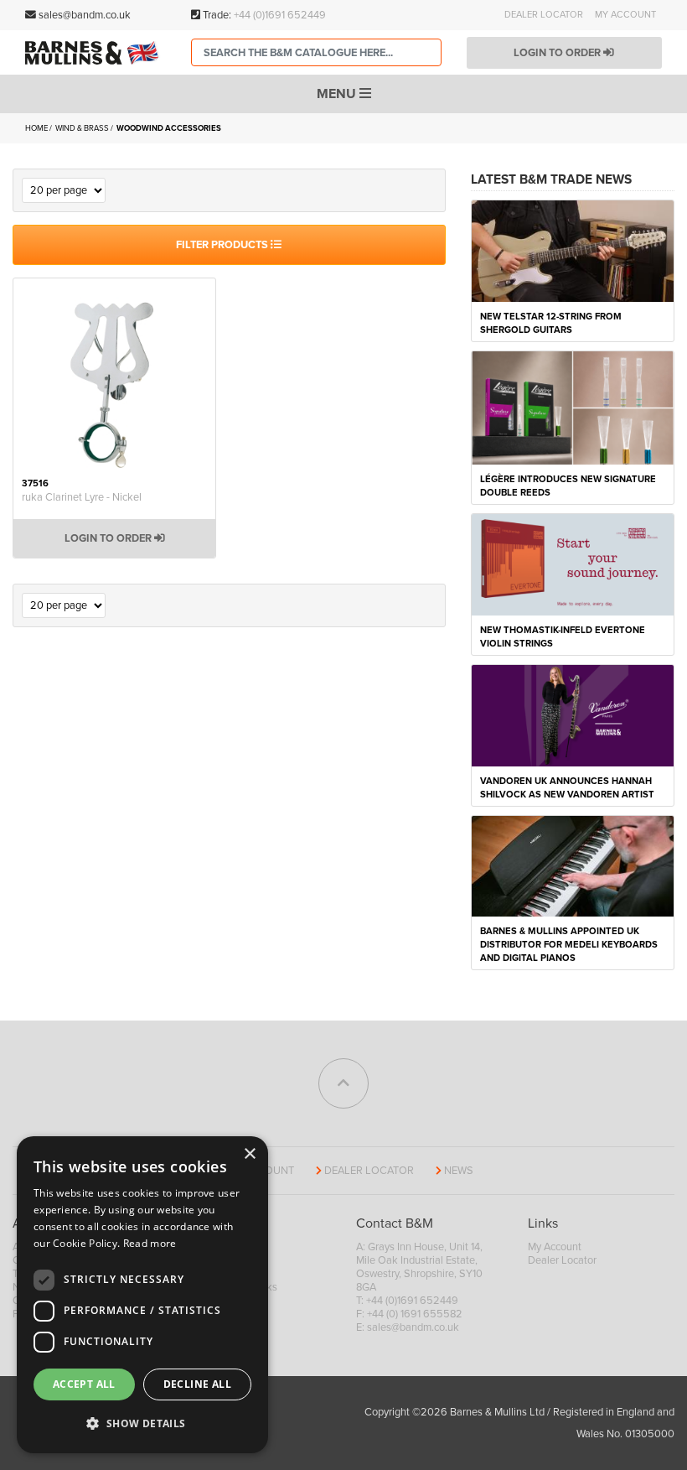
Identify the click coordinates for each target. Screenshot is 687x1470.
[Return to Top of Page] (343, 1083)
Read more (150, 1243)
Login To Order (109, 538)
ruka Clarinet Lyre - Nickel (82, 497)
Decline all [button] (197, 1384)
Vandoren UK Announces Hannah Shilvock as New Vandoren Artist (567, 788)
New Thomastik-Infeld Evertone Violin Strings (562, 637)
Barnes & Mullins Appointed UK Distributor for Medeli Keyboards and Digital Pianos (569, 945)
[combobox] (316, 52)
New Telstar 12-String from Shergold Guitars (551, 323)
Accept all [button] (84, 1384)
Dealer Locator (543, 14)
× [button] (249, 1154)
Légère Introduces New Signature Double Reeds (568, 486)
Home (37, 128)
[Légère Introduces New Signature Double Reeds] (573, 406)
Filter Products (223, 245)
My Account (625, 14)
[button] (142, 1423)
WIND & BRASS (83, 128)
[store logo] (95, 53)
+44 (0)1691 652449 (280, 15)
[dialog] (142, 1294)
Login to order (558, 53)
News (458, 1170)
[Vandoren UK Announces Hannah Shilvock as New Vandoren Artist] (573, 714)
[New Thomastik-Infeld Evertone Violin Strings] (573, 563)
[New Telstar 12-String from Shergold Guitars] (573, 250)
